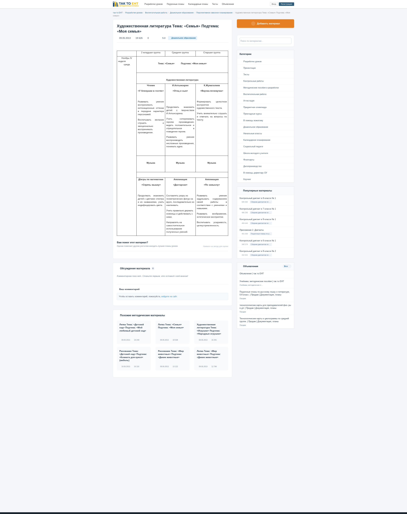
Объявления (228, 4)
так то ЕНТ (118, 13)
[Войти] (266, 4)
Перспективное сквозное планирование (214, 13)
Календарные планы (198, 4)
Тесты (215, 4)
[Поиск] (261, 4)
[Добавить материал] (255, 4)
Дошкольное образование (182, 13)
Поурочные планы (175, 4)
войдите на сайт (169, 296)
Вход (274, 4)
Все (286, 266)
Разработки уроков (154, 4)
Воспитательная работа (156, 13)
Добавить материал (268, 23)
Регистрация (286, 4)
